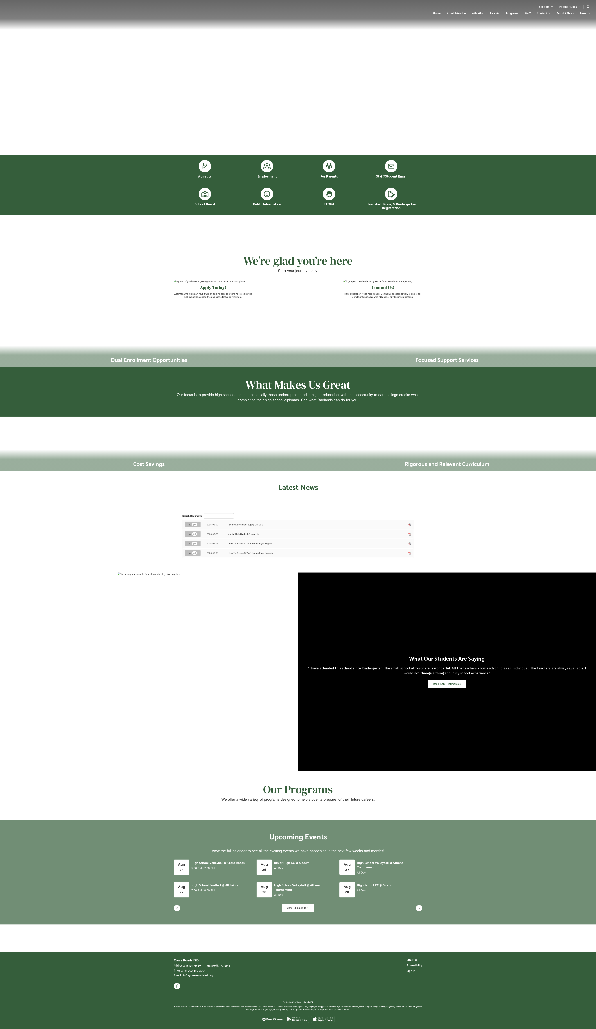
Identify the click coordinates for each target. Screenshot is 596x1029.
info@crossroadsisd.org (198, 975)
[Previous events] (177, 908)
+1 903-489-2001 (195, 970)
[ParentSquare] (272, 1019)
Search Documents (192, 515)
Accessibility (414, 965)
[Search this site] (588, 6)
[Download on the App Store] (322, 1019)
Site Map (412, 960)
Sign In (411, 971)
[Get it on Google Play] (297, 1019)
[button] (546, 7)
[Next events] (419, 908)
